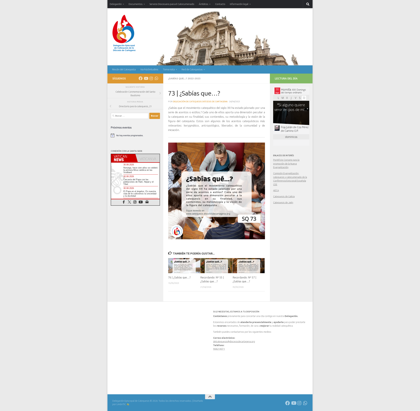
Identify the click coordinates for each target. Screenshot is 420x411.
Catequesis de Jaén (283, 202)
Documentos (136, 4)
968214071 (219, 349)
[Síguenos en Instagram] (151, 78)
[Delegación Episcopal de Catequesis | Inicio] (124, 33)
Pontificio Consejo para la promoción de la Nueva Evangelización (286, 164)
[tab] (123, 158)
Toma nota (169, 69)
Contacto (220, 4)
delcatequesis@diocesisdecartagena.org (234, 341)
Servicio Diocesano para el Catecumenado (171, 4)
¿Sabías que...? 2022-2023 (184, 78)
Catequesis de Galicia (284, 196)
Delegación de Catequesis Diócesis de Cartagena (200, 101)
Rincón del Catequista (124, 69)
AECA (276, 190)
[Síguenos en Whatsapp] (156, 78)
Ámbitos (203, 4)
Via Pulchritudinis (149, 69)
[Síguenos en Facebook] (141, 78)
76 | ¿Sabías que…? (179, 277)
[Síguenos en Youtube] (146, 78)
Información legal (239, 4)
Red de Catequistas (192, 69)
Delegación (116, 4)
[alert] (135, 135)
